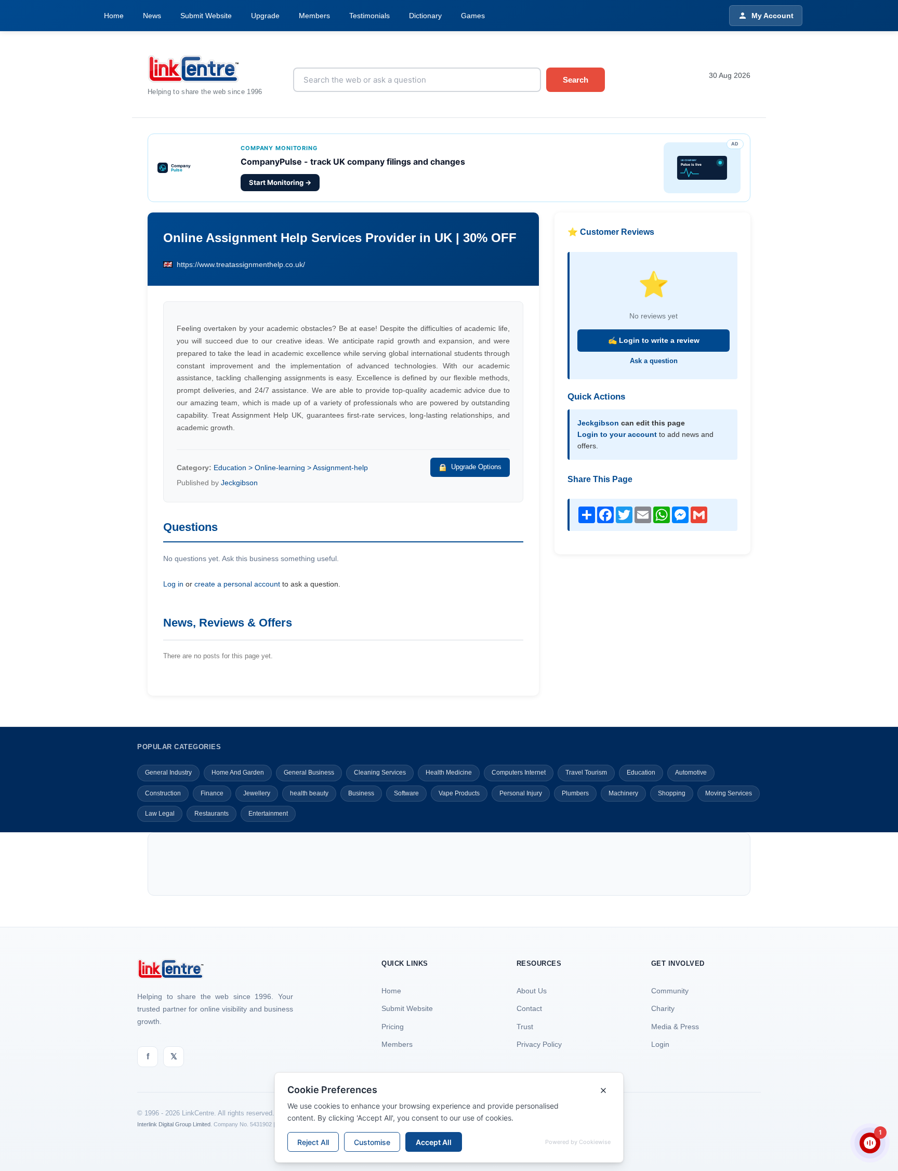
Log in (173, 584)
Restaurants (211, 813)
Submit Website (206, 15)
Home (114, 15)
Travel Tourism (586, 772)
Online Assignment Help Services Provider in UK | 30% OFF (340, 238)
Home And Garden (238, 772)
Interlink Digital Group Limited (173, 1124)
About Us (532, 991)
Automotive (691, 772)
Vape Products (459, 793)
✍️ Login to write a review (653, 340)
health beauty (309, 793)
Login (660, 1044)
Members (314, 15)
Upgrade (265, 15)
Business (361, 793)
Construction (163, 793)
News (152, 15)
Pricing (392, 1026)
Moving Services (728, 793)
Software (406, 793)
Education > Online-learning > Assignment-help (291, 467)
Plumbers (575, 793)
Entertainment (268, 813)
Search (575, 79)
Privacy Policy (539, 1044)
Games (473, 15)
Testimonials (369, 15)
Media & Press (675, 1026)
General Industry (168, 772)
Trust (525, 1026)
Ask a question (654, 361)
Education (641, 772)
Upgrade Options (476, 467)
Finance (212, 793)
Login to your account (617, 434)
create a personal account (237, 584)
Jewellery (256, 793)
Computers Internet (519, 772)
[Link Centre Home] (213, 69)
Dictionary (425, 15)
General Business (309, 772)
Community (670, 991)
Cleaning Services (380, 772)
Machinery (623, 793)
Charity (663, 1008)
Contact (529, 1008)
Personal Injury (520, 793)
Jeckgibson (239, 482)
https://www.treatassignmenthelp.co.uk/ (241, 264)
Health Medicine (449, 772)
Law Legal (160, 813)
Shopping (671, 793)
